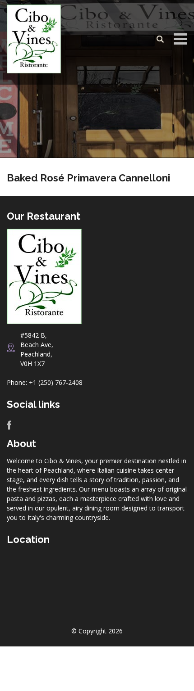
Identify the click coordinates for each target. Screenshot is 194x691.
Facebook (9, 425)
